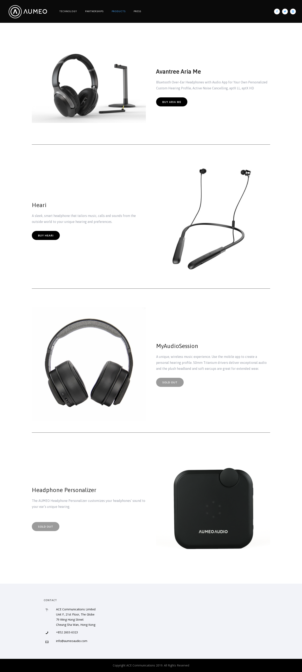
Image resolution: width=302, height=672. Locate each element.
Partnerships (94, 11)
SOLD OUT (170, 382)
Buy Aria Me (171, 102)
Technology (68, 11)
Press (137, 11)
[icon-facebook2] (278, 11)
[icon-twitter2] (286, 11)
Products (119, 11)
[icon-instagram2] (293, 11)
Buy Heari (46, 235)
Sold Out (45, 526)
